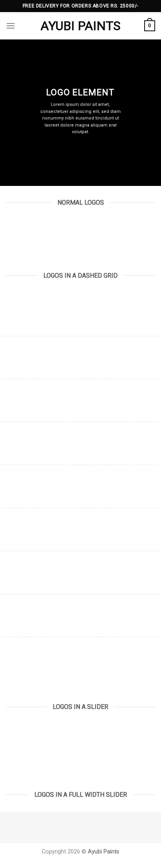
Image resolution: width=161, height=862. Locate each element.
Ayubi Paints (80, 26)
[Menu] (10, 25)
